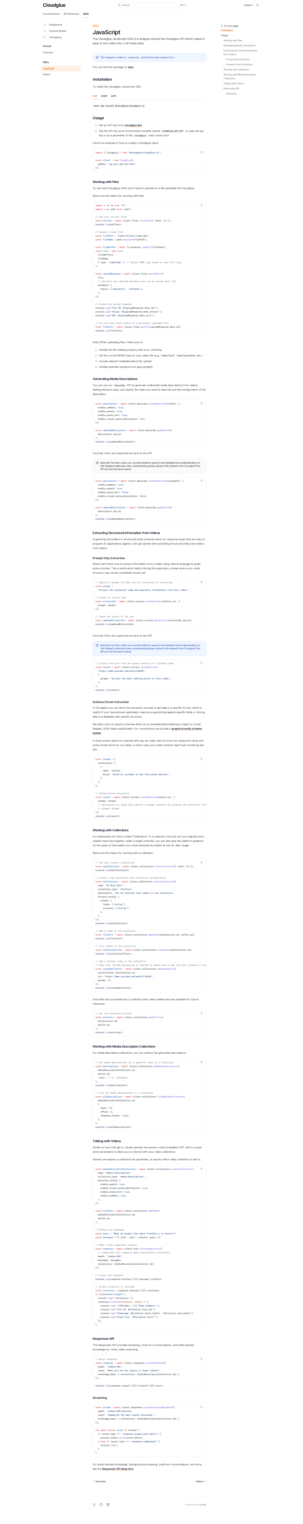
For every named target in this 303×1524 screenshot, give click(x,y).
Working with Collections (236, 69)
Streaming (231, 93)
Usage (224, 35)
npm (130, 67)
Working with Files (232, 40)
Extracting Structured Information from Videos (240, 52)
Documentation (51, 13)
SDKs (86, 13)
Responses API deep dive (117, 1468)
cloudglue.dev (133, 125)
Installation (227, 30)
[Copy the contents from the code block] (202, 152)
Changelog (55, 37)
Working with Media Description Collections (240, 76)
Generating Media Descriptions (239, 45)
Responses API (231, 88)
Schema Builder (57, 31)
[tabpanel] (149, 105)
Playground (55, 24)
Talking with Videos (233, 83)
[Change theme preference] (257, 5)
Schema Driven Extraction (239, 64)
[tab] (95, 95)
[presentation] (149, 603)
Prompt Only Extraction (238, 59)
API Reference (71, 13)
